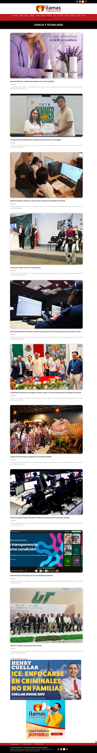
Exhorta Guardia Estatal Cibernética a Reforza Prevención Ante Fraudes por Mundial (40, 518)
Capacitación (26, 744)
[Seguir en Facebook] (77, 1)
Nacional (43, 15)
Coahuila (38, 15)
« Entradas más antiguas (19, 659)
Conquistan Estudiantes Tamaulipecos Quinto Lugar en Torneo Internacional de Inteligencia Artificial (45, 393)
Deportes (78, 15)
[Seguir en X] (83, 1)
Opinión (83, 15)
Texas (55, 15)
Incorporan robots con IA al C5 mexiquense (25, 268)
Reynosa (21, 15)
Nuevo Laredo (15, 15)
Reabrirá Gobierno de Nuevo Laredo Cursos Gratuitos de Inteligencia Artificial (37, 201)
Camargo (26, 15)
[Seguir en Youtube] (86, 1)
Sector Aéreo (60, 15)
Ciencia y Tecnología (48, 17)
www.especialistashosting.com (32, 750)
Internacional (49, 15)
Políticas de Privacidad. (34, 749)
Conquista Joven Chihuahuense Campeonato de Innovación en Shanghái (35, 140)
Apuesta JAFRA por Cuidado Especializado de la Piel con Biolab (32, 81)
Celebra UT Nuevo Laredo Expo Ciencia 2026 (25, 646)
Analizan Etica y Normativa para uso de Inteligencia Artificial (31, 575)
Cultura (66, 15)
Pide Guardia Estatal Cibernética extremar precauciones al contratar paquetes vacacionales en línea (45, 332)
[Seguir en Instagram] (80, 1)
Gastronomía (72, 15)
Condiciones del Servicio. (47, 749)
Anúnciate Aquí (39, 744)
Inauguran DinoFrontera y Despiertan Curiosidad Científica (31, 457)
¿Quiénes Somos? (14, 744)
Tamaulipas (32, 15)
